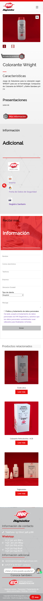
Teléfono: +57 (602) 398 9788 (19, 532)
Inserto (12, 182)
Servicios (21, 589)
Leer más (21, 392)
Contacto (32, 591)
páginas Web (22, 598)
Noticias (25, 591)
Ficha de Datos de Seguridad (23, 192)
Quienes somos (10, 589)
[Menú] (37, 7)
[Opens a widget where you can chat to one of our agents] (35, 597)
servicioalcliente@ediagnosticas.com (21, 561)
